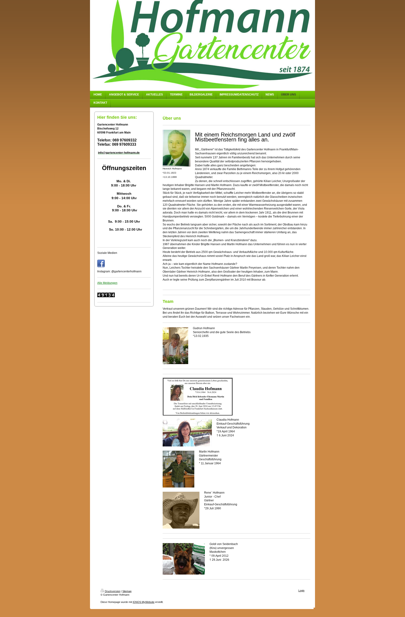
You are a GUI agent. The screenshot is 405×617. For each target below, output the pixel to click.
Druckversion (112, 591)
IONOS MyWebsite (143, 602)
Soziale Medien (107, 253)
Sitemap (126, 591)
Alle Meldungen (107, 283)
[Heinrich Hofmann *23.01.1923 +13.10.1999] (176, 148)
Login (301, 590)
